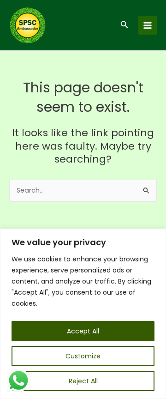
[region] (83, 314)
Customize (83, 356)
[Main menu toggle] (147, 25)
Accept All (83, 331)
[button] (124, 25)
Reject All (83, 381)
